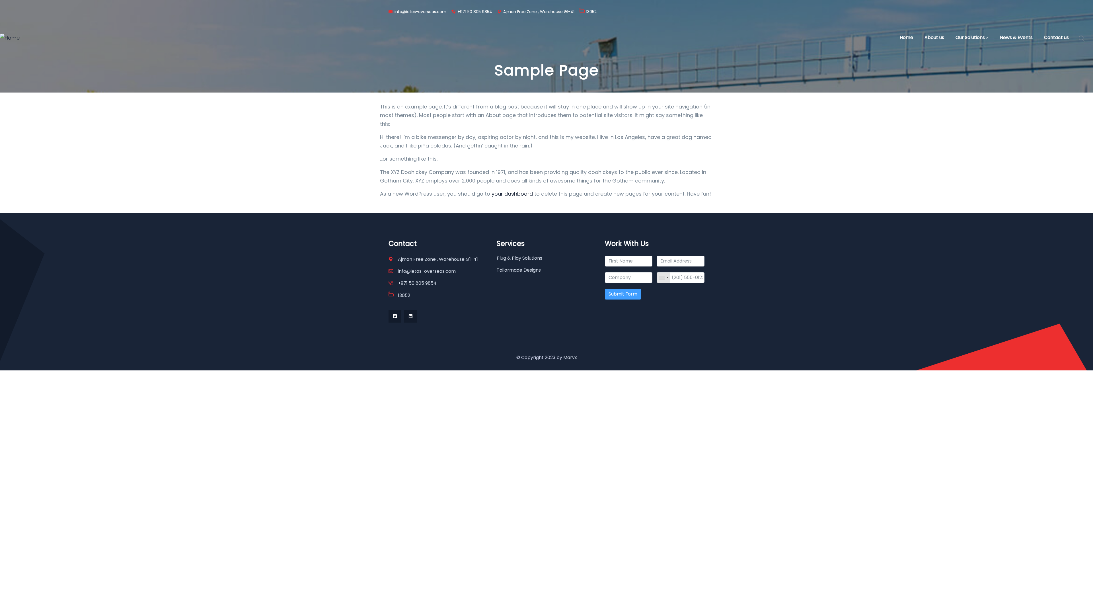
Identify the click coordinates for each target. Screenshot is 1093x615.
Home (906, 37)
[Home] (10, 38)
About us (934, 37)
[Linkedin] (410, 316)
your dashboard (512, 193)
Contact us (1056, 37)
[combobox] (663, 277)
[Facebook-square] (395, 316)
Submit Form (623, 294)
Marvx (570, 357)
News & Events (1016, 37)
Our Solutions (970, 37)
